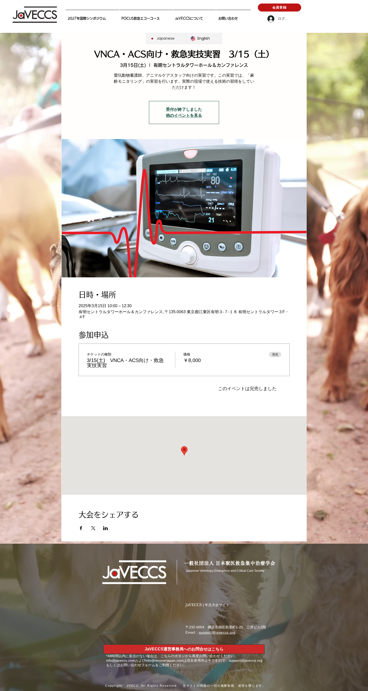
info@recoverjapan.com (164, 660)
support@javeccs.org (217, 632)
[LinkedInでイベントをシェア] (105, 528)
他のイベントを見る (184, 115)
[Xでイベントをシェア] (93, 528)
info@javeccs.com (120, 660)
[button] (194, 16)
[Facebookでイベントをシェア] (81, 528)
